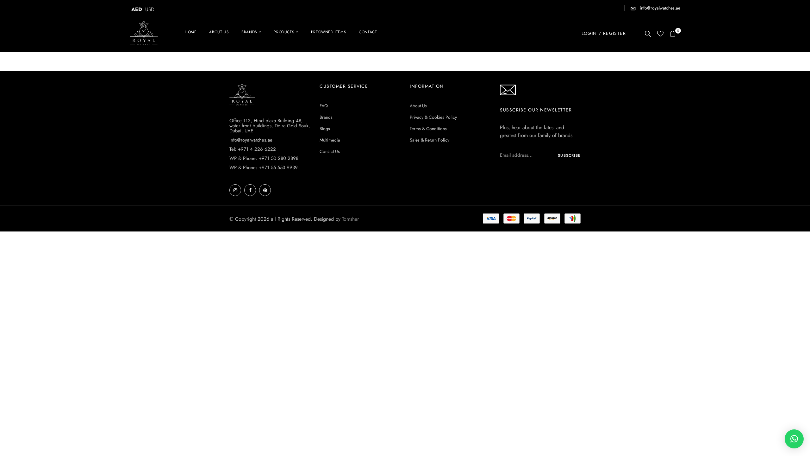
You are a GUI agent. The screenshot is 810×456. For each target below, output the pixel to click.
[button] (675, 34)
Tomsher (350, 219)
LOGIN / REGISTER (604, 33)
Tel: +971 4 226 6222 (252, 149)
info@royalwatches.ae (659, 8)
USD (149, 9)
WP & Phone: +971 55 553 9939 (263, 167)
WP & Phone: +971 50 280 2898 (263, 158)
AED (136, 9)
